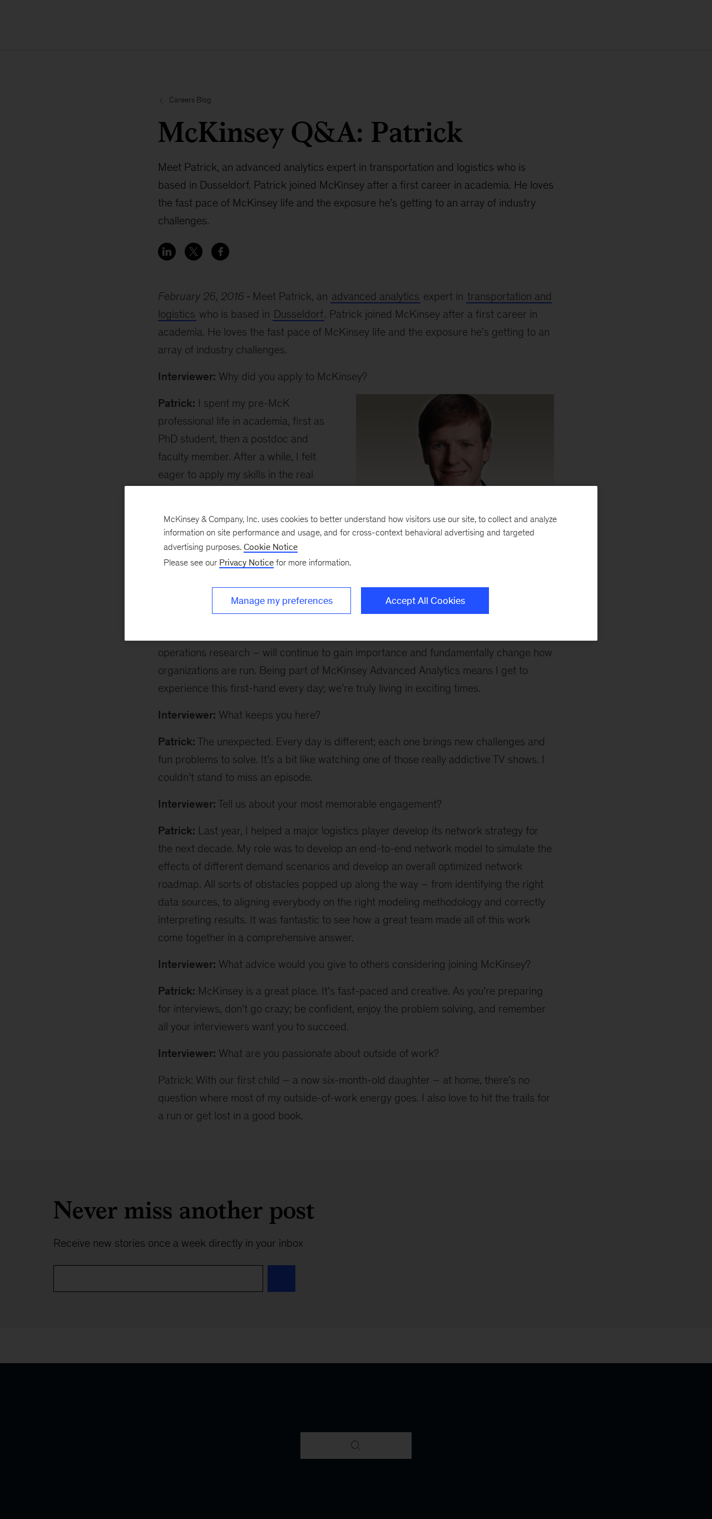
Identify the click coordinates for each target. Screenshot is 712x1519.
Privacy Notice (246, 562)
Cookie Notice (271, 547)
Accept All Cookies (425, 600)
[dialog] (361, 563)
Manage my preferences (282, 600)
